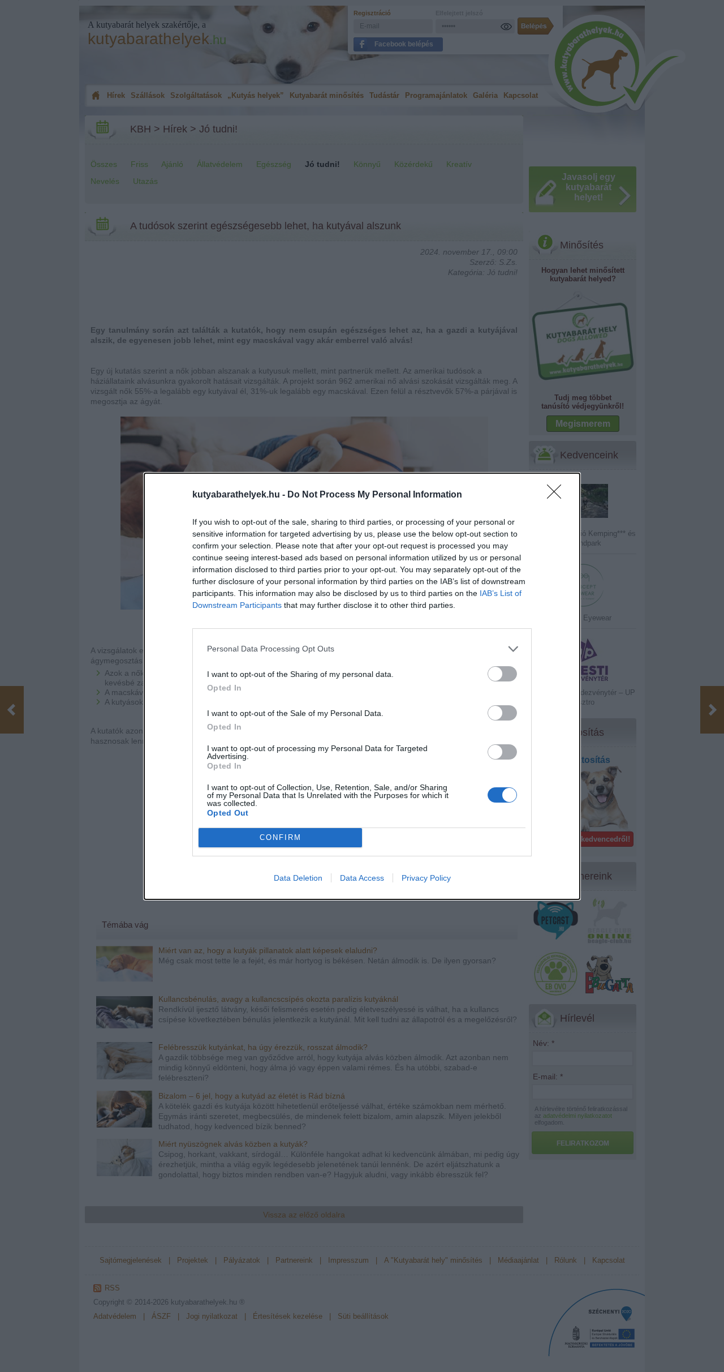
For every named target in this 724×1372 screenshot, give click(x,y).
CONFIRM (280, 837)
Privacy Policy (426, 877)
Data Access (362, 877)
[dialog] (362, 686)
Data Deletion (298, 877)
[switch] (502, 673)
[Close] (557, 495)
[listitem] (362, 649)
